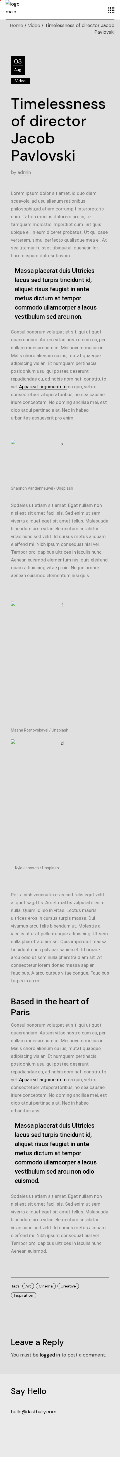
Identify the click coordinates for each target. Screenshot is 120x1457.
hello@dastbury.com (33, 1412)
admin (24, 172)
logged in (50, 1355)
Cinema (46, 1286)
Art (28, 1286)
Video (34, 25)
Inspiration (23, 1295)
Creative (68, 1286)
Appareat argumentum (43, 386)
